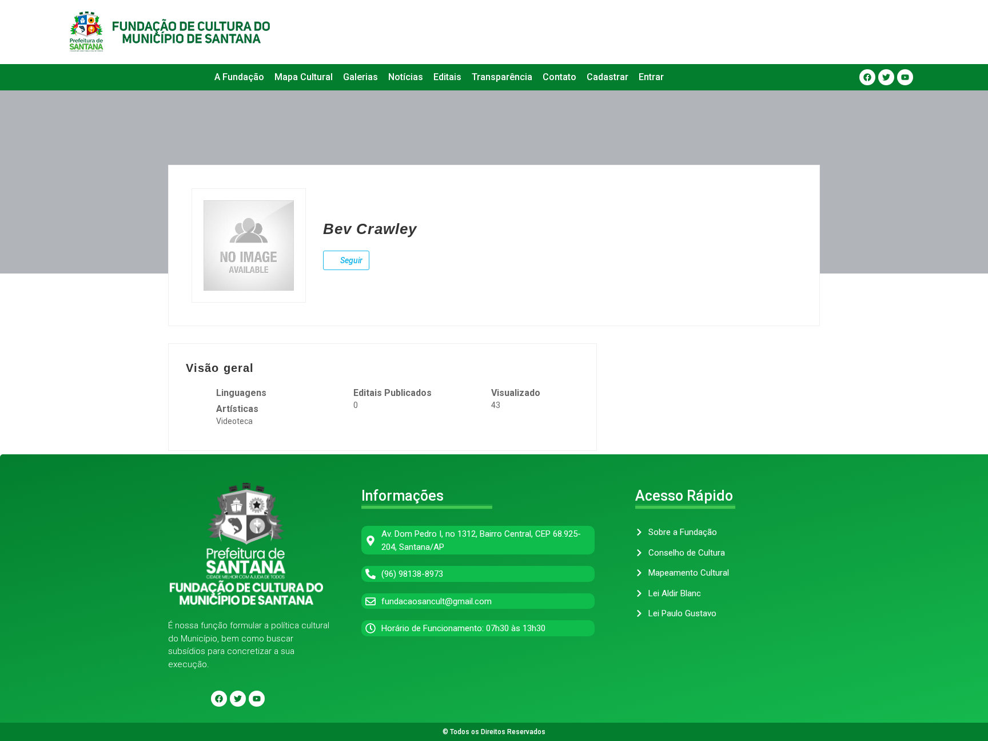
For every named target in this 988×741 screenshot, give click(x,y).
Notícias (405, 77)
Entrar (651, 77)
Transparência (502, 77)
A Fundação (239, 77)
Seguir (350, 260)
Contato (559, 77)
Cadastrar (607, 77)
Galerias (360, 77)
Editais (447, 77)
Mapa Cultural (303, 77)
